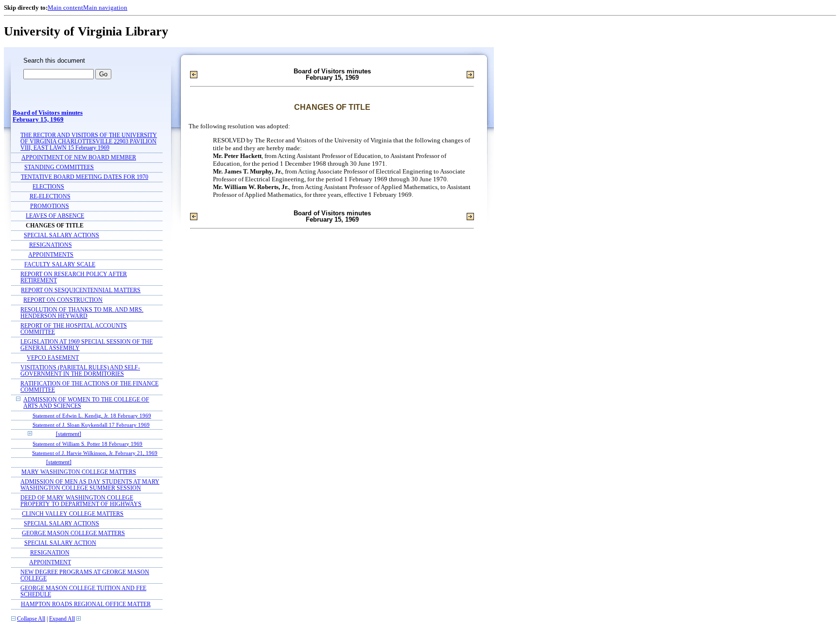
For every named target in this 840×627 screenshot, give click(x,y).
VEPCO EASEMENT (53, 358)
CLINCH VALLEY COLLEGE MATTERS (72, 514)
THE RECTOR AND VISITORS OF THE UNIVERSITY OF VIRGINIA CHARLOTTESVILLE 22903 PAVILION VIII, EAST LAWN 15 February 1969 (88, 141)
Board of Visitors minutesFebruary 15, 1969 (48, 116)
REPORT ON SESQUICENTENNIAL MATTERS (80, 290)
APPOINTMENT (50, 562)
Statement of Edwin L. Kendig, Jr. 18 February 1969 (92, 415)
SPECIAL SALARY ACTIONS (61, 235)
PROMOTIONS (49, 206)
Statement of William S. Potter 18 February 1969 (87, 444)
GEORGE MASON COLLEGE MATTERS (73, 533)
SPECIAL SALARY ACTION (60, 543)
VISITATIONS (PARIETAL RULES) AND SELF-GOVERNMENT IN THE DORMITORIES (80, 371)
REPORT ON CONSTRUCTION (63, 300)
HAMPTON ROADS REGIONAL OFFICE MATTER (86, 604)
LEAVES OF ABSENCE (55, 216)
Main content (65, 7)
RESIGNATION (50, 553)
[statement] (68, 434)
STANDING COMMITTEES (59, 167)
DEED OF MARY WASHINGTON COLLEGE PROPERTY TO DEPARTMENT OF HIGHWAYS (80, 501)
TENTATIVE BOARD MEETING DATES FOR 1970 (84, 177)
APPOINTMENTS (50, 255)
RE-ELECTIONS (50, 196)
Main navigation (105, 7)
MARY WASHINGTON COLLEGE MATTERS (78, 472)
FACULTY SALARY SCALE (59, 264)
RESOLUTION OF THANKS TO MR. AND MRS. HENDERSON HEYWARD (81, 313)
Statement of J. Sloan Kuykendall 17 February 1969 (91, 425)
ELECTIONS (48, 187)
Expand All (62, 619)
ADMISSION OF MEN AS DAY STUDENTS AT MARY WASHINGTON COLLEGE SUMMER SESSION (89, 485)
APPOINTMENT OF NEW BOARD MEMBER (78, 158)
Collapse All (31, 619)
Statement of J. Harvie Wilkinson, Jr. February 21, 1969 (95, 453)
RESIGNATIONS (50, 245)
